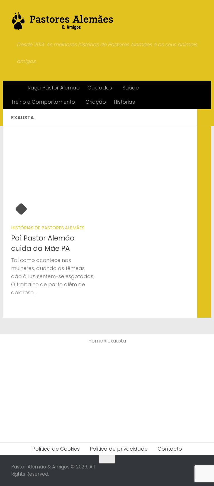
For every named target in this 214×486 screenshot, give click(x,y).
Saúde (131, 87)
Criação (96, 101)
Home (95, 340)
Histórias (124, 101)
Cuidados (99, 87)
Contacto (170, 448)
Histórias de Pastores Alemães (47, 228)
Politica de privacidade (119, 448)
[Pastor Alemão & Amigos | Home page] (63, 21)
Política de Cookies (56, 448)
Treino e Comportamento (43, 101)
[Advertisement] (107, 392)
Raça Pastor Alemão (54, 87)
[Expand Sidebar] (204, 117)
